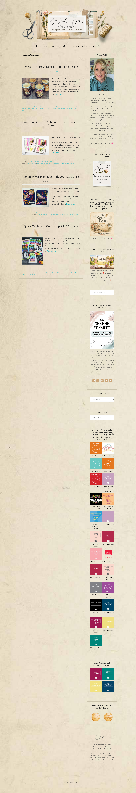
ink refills (39, 163)
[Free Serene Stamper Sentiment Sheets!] (102, 188)
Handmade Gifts (32, 105)
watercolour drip (71, 163)
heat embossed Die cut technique (58, 272)
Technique (42, 161)
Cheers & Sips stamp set (42, 106)
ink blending (48, 108)
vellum (60, 163)
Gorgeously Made (32, 163)
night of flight (44, 163)
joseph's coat (64, 214)
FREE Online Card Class (33, 161)
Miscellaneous (39, 105)
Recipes (45, 105)
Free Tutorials (48, 214)
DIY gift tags (59, 106)
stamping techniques (71, 108)
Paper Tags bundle (62, 108)
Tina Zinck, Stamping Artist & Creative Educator (68, 25)
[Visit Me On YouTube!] (102, 74)
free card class (41, 214)
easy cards (40, 272)
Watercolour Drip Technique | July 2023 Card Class (51, 123)
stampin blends (76, 272)
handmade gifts (34, 108)
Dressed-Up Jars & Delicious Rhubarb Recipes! (51, 67)
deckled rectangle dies (33, 272)
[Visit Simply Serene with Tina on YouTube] (102, 268)
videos (78, 214)
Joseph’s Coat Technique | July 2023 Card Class (51, 176)
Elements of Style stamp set (68, 106)
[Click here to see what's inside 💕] (102, 236)
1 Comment (55, 71)
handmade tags (41, 108)
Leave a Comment (55, 130)
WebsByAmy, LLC (75, 782)
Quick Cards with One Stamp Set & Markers (51, 226)
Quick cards (69, 272)
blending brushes (32, 106)
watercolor (64, 163)
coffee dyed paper (52, 106)
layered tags (54, 108)
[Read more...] (60, 94)
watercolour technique (27, 165)
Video (50, 161)
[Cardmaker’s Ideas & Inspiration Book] (102, 349)
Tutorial (46, 161)
